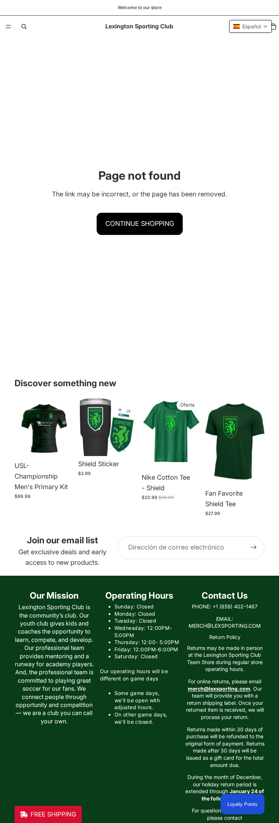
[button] (250, 26)
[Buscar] (24, 27)
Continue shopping (139, 223)
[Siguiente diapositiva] (66, 427)
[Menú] (8, 26)
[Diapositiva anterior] (23, 427)
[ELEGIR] (62, 446)
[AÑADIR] (126, 444)
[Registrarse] (253, 547)
